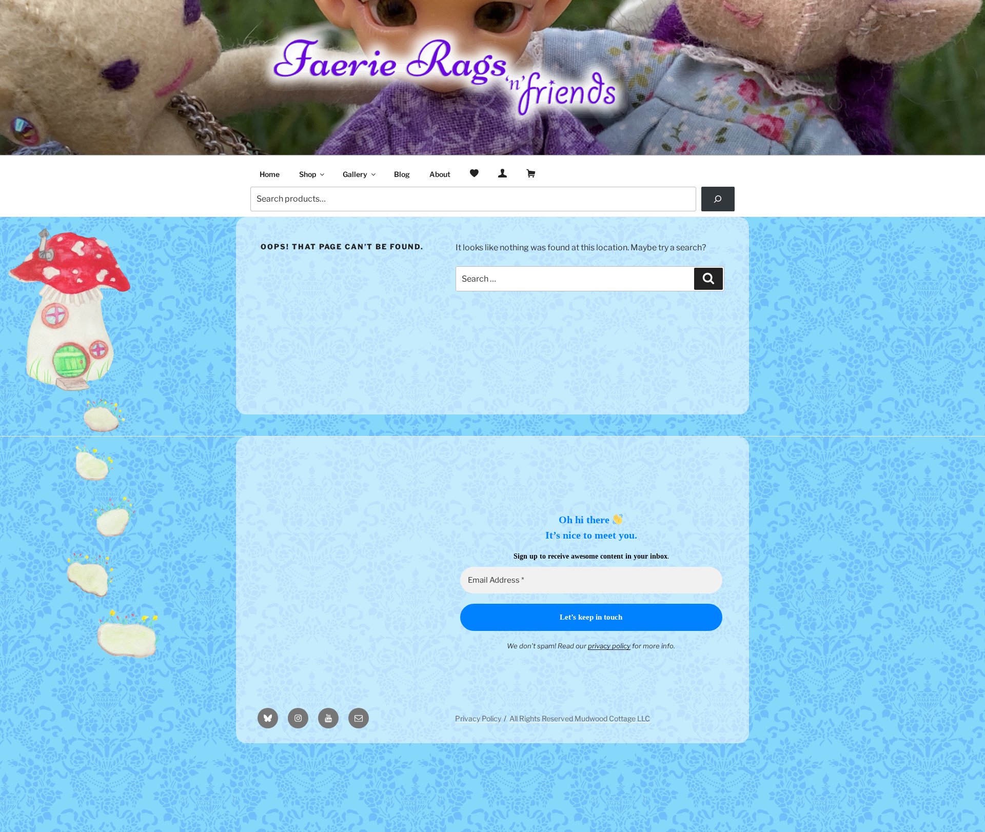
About (439, 174)
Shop (307, 174)
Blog (402, 174)
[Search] (718, 199)
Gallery (355, 174)
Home (270, 174)
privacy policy (609, 646)
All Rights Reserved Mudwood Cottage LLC (579, 718)
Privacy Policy (478, 718)
